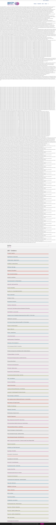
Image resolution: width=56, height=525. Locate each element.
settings (37, 523)
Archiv (43, 3)
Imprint (44, 0)
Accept (42, 523)
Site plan (35, 3)
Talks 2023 (39, 3)
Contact (46, 3)
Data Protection (47, 0)
